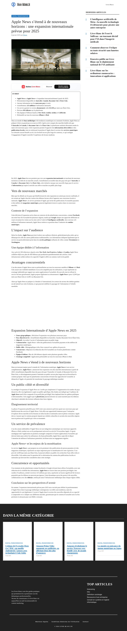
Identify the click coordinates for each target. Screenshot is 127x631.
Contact (86, 621)
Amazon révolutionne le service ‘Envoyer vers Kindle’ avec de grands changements (77, 549)
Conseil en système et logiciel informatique (98, 601)
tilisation (65, 621)
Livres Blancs (110, 4)
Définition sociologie (94, 594)
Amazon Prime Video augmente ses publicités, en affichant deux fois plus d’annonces (47, 549)
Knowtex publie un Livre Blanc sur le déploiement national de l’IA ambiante (102, 62)
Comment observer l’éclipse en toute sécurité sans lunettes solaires (104, 50)
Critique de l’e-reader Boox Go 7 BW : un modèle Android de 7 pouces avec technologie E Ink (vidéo (17, 549)
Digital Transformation (20, 16)
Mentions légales (42, 621)
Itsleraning (91, 589)
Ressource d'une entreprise (97, 597)
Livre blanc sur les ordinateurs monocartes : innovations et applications (103, 73)
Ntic (88, 592)
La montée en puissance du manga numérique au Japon (109, 547)
